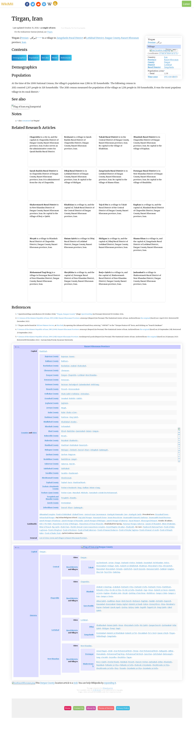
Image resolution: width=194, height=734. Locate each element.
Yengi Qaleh (161, 607)
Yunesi (71, 357)
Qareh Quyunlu (139, 569)
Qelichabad (157, 654)
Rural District (154, 67)
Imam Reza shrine (115, 518)
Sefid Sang (95, 385)
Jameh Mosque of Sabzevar (117, 521)
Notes (54, 58)
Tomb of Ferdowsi (70, 530)
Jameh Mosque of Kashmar (50, 521)
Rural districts (72, 567)
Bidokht (72, 398)
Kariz (70, 482)
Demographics (19, 58)
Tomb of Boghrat (55, 530)
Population (34, 58)
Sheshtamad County (50, 478)
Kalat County (53, 412)
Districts (33, 615)
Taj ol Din (108, 572)
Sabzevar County (51, 464)
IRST (175, 77)
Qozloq (124, 607)
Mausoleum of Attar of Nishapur (65, 524)
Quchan (64, 454)
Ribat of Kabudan (168, 524)
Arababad (116, 587)
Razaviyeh (83, 445)
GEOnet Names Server (45, 325)
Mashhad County (51, 445)
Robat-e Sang (95, 488)
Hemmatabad (73, 389)
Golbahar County (51, 394)
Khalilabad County (51, 422)
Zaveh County (52, 503)
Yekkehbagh (101, 636)
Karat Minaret (134, 521)
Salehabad (65, 468)
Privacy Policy (123, 708)
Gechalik (159, 601)
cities (34, 433)
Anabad (73, 366)
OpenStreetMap (86, 314)
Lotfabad (168, 65)
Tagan (129, 657)
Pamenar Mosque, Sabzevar (133, 524)
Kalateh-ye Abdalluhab (129, 566)
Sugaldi (143, 607)
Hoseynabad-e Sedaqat (105, 566)
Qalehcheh (128, 569)
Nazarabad (100, 569)
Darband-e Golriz (128, 563)
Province (152, 60)
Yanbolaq (116, 572)
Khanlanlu (168, 662)
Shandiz (73, 498)
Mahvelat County (51, 440)
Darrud (81, 450)
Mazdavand (73, 473)
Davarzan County (51, 380)
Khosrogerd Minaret (149, 521)
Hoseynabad (110, 604)
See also (45, 58)
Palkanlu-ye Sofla (126, 665)
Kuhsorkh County (51, 436)
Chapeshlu (72, 375)
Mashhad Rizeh (79, 482)
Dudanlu (139, 563)
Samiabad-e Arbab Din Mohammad (103, 493)
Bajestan (64, 357)
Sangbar (171, 569)
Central (56, 567)
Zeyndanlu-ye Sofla (150, 668)
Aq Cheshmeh (101, 563)
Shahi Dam (65, 527)
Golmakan (85, 394)
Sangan (95, 431)
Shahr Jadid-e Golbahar (70, 394)
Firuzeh (64, 389)
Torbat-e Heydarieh (69, 488)
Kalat (63, 412)
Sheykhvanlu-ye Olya (160, 665)
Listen (186, 4)
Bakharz (64, 361)
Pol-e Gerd (152, 633)
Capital (34, 552)
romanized (26, 121)
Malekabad (74, 445)
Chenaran (65, 371)
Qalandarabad (84, 385)
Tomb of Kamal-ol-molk (149, 530)
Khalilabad (65, 422)
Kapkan (107, 593)
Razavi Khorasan (171, 60)
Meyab (125, 593)
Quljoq (131, 607)
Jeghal (125, 604)
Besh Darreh (127, 601)
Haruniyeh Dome (100, 518)
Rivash (63, 436)
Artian (111, 563)
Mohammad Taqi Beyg (116, 654)
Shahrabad (81, 366)
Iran (166, 57)
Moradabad (142, 633)
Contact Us (78, 708)
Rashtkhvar (65, 459)
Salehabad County (51, 468)
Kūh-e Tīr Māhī (45, 524)
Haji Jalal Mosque (85, 518)
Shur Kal (99, 572)
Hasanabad (100, 604)
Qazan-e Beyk (162, 633)
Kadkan (86, 488)
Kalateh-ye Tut (131, 633)
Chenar (136, 651)
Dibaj (91, 627)
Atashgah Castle (135, 514)
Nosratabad (110, 569)
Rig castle (56, 527)
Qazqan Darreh (155, 625)
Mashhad (43, 351)
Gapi (145, 590)
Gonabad (64, 398)
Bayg (80, 488)
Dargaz (167, 62)
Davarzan (65, 380)
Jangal (74, 459)
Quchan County (52, 454)
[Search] (55, 3)
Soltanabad (65, 426)
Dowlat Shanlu (113, 662)
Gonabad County (51, 398)
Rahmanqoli (168, 654)
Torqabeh (65, 498)
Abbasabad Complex (47, 514)
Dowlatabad (66, 503)
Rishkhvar (151, 593)
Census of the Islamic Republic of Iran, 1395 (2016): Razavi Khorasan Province (49, 318)
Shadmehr (73, 440)
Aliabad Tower (77, 514)
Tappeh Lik (151, 607)
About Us (91, 708)
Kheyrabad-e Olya (155, 566)
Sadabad (163, 569)
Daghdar (144, 601)
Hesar (150, 590)
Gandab (152, 601)
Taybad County (52, 482)
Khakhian (143, 566)
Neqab (63, 408)
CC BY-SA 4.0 (97, 690)
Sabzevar (64, 464)
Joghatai (64, 403)
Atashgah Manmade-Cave (117, 514)
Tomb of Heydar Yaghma (128, 530)
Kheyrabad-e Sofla (131, 625)
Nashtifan (71, 431)
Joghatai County (51, 403)
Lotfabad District (95, 38)
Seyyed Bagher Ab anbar (115, 527)
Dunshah (139, 590)
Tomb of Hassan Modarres (107, 530)
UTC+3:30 (168, 77)
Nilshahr (84, 493)
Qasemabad (80, 431)
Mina (163, 604)
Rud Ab (72, 464)
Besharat (136, 601)
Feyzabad (64, 440)
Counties (25, 433)
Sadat (137, 607)
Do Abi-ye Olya (115, 590)
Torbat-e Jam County (49, 493)
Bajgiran (71, 454)
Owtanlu (119, 569)
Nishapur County (51, 450)
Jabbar (170, 651)
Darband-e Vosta (154, 587)
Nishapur (65, 450)
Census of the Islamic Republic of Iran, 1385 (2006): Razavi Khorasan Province (48, 329)
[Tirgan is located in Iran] (160, 50)
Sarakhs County (51, 473)
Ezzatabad (148, 563)
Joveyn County (52, 408)
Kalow (145, 604)
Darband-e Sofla (140, 587)
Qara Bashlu (89, 606)
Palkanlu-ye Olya (112, 665)
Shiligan (105, 628)
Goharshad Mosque (47, 518)
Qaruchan (148, 654)
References (66, 58)
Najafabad (100, 665)
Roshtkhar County (51, 459)
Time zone (153, 77)
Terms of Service (106, 708)
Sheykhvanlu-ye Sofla (104, 668)
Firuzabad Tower (161, 514)
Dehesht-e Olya (102, 590)
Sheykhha (122, 657)
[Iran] (89, 547)
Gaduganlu (163, 651)
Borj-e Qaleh (101, 662)
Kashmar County (51, 417)
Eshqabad (94, 450)
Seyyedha (112, 657)
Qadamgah (103, 450)
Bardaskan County (50, 366)
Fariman (64, 385)
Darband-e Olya (127, 587)
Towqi (112, 628)
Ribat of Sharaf (45, 527)
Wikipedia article (108, 688)
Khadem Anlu (116, 593)
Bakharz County (51, 361)
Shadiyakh (130, 527)
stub (76, 683)
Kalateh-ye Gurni (161, 590)
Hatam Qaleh (112, 625)
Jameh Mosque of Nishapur (95, 521)
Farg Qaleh (74, 417)
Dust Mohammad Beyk (149, 651)
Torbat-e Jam (66, 493)
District (151, 65)
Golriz (166, 563)
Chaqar (117, 563)
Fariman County (51, 384)
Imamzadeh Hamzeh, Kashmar (135, 518)
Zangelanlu (169, 67)
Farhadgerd (73, 385)
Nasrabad (76, 493)
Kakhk (79, 398)
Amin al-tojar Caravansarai (95, 514)
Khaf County (53, 431)
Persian (151, 42)
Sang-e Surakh (102, 657)
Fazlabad (123, 662)
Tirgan (49, 32)
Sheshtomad (66, 478)
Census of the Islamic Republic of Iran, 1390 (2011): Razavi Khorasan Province (48, 337)
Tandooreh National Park (153, 527)
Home (67, 708)
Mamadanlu (101, 654)
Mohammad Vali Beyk (134, 654)
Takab (91, 567)
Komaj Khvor (154, 604)
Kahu (117, 566)
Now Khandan (91, 375)
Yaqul (118, 628)
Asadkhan (111, 601)
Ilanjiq (118, 604)
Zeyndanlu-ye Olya (134, 668)
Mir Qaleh (144, 625)
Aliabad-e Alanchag (104, 587)
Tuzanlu (123, 668)
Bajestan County (51, 356)
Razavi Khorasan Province (97, 346)
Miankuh (90, 592)
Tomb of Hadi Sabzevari (87, 530)
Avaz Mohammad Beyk (123, 651)
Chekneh (73, 450)
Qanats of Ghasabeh (153, 524)
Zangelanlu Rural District (70, 38)
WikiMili (7, 3)
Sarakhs (64, 473)
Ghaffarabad (101, 625)
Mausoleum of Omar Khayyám (91, 524)
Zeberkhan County (50, 507)
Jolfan (160, 662)
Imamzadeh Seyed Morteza (159, 518)
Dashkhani (166, 587)
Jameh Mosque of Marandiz (72, 521)
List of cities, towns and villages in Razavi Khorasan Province (63, 538)
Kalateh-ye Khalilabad (115, 633)
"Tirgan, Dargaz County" (66, 314)
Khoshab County (51, 426)
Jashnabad (153, 662)
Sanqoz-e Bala (161, 593)
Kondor (74, 422)
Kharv (87, 450)
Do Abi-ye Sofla (128, 590)
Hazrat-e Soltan (142, 662)
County (151, 62)
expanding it (110, 683)
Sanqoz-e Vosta (107, 596)
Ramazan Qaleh (153, 569)
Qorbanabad (166, 625)
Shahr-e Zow (71, 412)
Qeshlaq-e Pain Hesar (137, 593)
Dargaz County (112, 38)
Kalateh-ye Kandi (135, 604)
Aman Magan (101, 651)
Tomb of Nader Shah (53, 533)
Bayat (118, 601)
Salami (88, 431)
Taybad (64, 482)
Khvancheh (167, 566)
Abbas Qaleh (101, 601)
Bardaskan (65, 366)
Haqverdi (167, 601)
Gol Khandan (158, 563)
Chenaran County (51, 370)
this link (60, 325)
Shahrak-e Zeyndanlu (142, 665)
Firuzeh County (52, 389)
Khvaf (63, 431)
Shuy (116, 668)
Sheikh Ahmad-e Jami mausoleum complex (88, 527)
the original (145, 318)
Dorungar (89, 654)
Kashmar (64, 417)
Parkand (106, 607)
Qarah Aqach (115, 607)
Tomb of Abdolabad (63, 514)
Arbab (110, 651)
